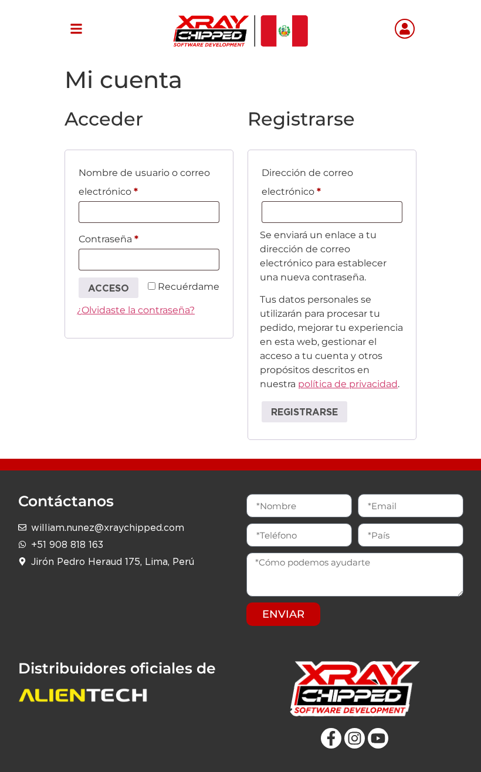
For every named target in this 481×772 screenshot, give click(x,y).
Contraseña (134, 237)
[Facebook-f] (331, 738)
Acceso (108, 288)
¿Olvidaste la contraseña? (136, 310)
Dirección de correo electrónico (317, 180)
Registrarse (304, 412)
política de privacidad (348, 384)
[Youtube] (378, 738)
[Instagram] (354, 738)
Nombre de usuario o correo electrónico (144, 180)
